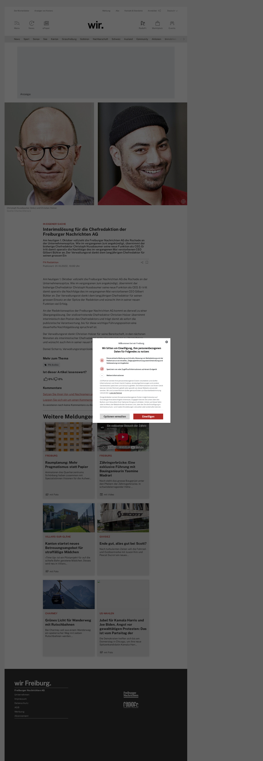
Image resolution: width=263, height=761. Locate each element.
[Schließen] (167, 342)
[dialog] (131, 380)
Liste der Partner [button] (115, 393)
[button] (131, 375)
